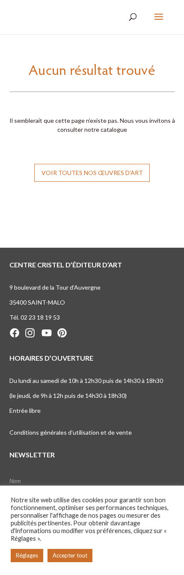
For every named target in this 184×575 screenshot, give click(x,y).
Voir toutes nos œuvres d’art (92, 172)
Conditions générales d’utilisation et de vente (70, 432)
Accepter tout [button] (70, 555)
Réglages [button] (27, 555)
